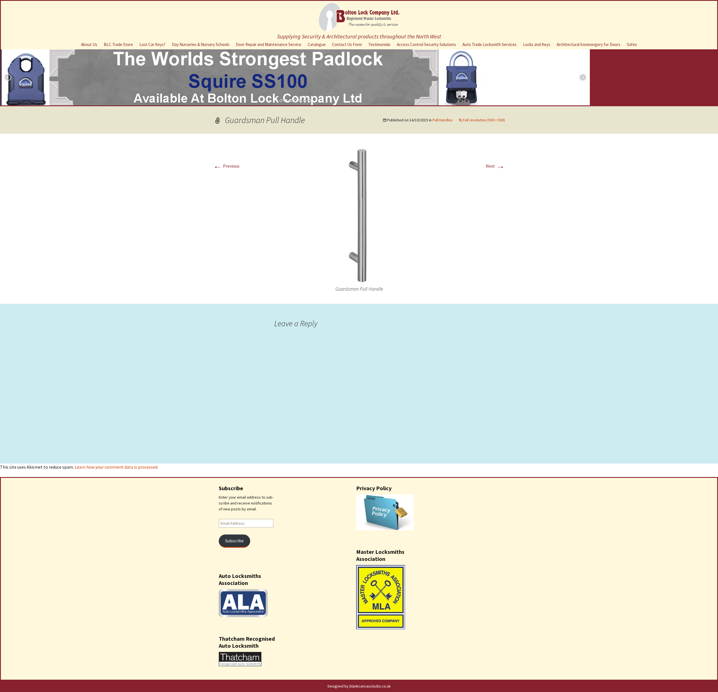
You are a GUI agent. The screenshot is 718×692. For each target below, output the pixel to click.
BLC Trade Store (118, 44)
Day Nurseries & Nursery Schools (200, 44)
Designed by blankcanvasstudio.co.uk (359, 686)
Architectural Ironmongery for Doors (588, 44)
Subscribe (234, 540)
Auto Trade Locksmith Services (489, 44)
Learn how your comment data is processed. (116, 467)
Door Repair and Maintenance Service (268, 44)
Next (495, 166)
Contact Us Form (347, 44)
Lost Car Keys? (152, 44)
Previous (226, 166)
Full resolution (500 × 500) (484, 119)
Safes (632, 44)
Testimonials (379, 44)
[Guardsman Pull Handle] (359, 214)
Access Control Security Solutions (426, 44)
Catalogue (317, 44)
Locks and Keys (536, 44)
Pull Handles (442, 119)
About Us (89, 44)
